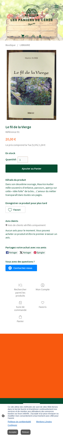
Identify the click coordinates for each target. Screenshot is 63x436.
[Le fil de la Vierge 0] (31, 85)
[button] (15, 209)
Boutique (10, 45)
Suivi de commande (20, 308)
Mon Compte (43, 289)
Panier (20, 321)
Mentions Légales (44, 422)
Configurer (12, 425)
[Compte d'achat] (40, 36)
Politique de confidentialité (19, 422)
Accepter (13, 432)
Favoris (43, 306)
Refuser (25, 432)
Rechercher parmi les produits (20, 292)
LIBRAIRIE (25, 45)
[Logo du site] (31, 15)
